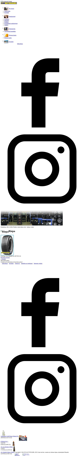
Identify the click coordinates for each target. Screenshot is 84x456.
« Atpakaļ (3, 259)
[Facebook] (42, 127)
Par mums (11, 8)
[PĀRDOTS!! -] (23, 440)
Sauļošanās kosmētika (10, 31)
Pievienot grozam (5, 257)
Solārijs (6, 25)
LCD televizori (17, 454)
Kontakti (6, 12)
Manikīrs (6, 20)
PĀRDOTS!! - (4, 441)
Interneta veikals (38, 263)
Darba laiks (7, 11)
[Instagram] (42, 210)
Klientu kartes (8, 38)
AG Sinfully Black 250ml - (8, 452)
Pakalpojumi (12, 16)
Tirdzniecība (12, 29)
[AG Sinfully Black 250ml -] (14, 451)
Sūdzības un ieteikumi (26, 263)
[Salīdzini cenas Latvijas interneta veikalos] (26, 454)
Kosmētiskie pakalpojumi (10, 23)
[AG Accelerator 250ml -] (13, 445)
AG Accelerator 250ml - (7, 447)
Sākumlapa (20, 43)
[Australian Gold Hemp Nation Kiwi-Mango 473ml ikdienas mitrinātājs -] (3, 435)
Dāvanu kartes (12, 35)
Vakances (17, 263)
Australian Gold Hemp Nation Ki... (10, 436)
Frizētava (6, 19)
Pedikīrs (6, 22)
